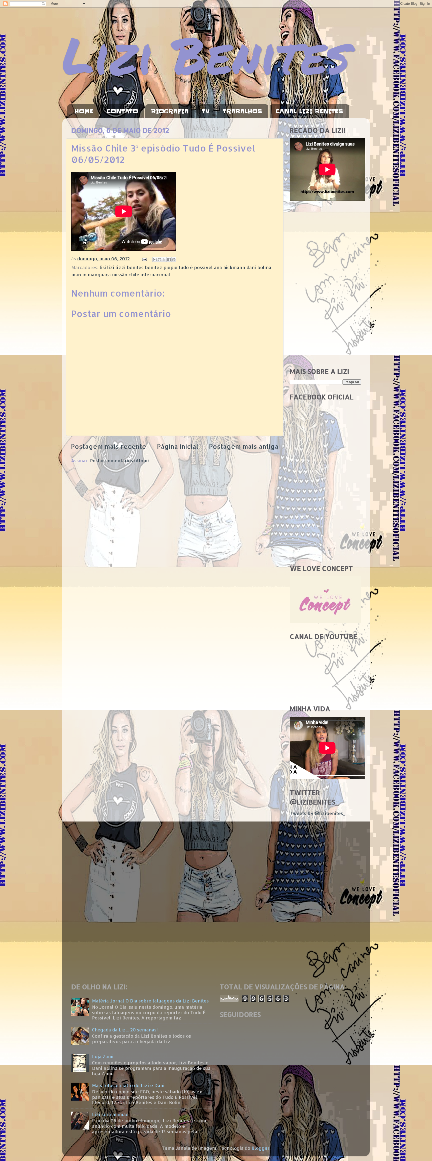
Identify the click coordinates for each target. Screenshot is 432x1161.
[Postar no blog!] (159, 259)
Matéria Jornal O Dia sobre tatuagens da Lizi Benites (150, 1000)
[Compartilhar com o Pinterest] (173, 259)
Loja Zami (103, 1056)
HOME (83, 111)
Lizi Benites (206, 54)
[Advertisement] (325, 284)
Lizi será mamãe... (112, 1114)
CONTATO (122, 111)
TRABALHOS (242, 111)
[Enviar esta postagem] (144, 258)
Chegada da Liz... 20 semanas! (125, 1029)
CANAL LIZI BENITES (309, 111)
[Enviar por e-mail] (154, 259)
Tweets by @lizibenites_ (317, 813)
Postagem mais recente (108, 446)
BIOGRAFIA (169, 111)
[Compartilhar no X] (164, 259)
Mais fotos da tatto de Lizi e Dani (128, 1085)
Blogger (261, 1148)
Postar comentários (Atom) (119, 460)
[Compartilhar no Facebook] (169, 259)
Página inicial (177, 446)
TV (206, 111)
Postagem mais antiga (243, 446)
